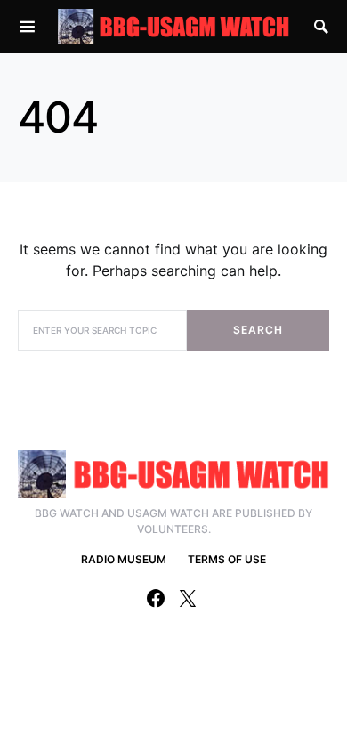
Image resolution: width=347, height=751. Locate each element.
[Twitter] (188, 598)
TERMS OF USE (227, 559)
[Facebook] (156, 598)
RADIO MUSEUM (123, 559)
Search (257, 329)
